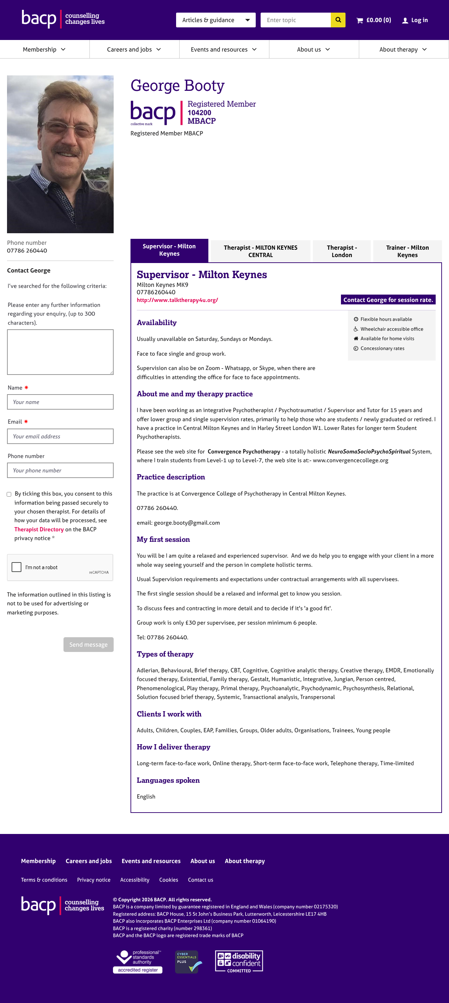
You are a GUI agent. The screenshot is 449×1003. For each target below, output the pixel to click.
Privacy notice (93, 879)
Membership (39, 49)
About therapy (399, 49)
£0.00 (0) (378, 19)
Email (15, 421)
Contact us (200, 879)
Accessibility (134, 879)
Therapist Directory (39, 529)
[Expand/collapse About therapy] (424, 49)
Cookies (168, 879)
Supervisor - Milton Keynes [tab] (169, 249)
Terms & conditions (44, 879)
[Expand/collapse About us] (327, 49)
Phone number (26, 455)
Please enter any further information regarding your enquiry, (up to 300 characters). (54, 313)
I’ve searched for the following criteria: (57, 285)
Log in (419, 19)
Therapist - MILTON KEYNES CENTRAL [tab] (260, 251)
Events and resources (219, 49)
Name (15, 387)
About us (309, 49)
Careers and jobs (129, 49)
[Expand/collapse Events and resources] (254, 49)
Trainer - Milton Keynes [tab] (407, 251)
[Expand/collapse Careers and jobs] (158, 49)
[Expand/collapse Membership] (63, 49)
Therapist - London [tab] (342, 251)
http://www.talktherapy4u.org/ (177, 299)
